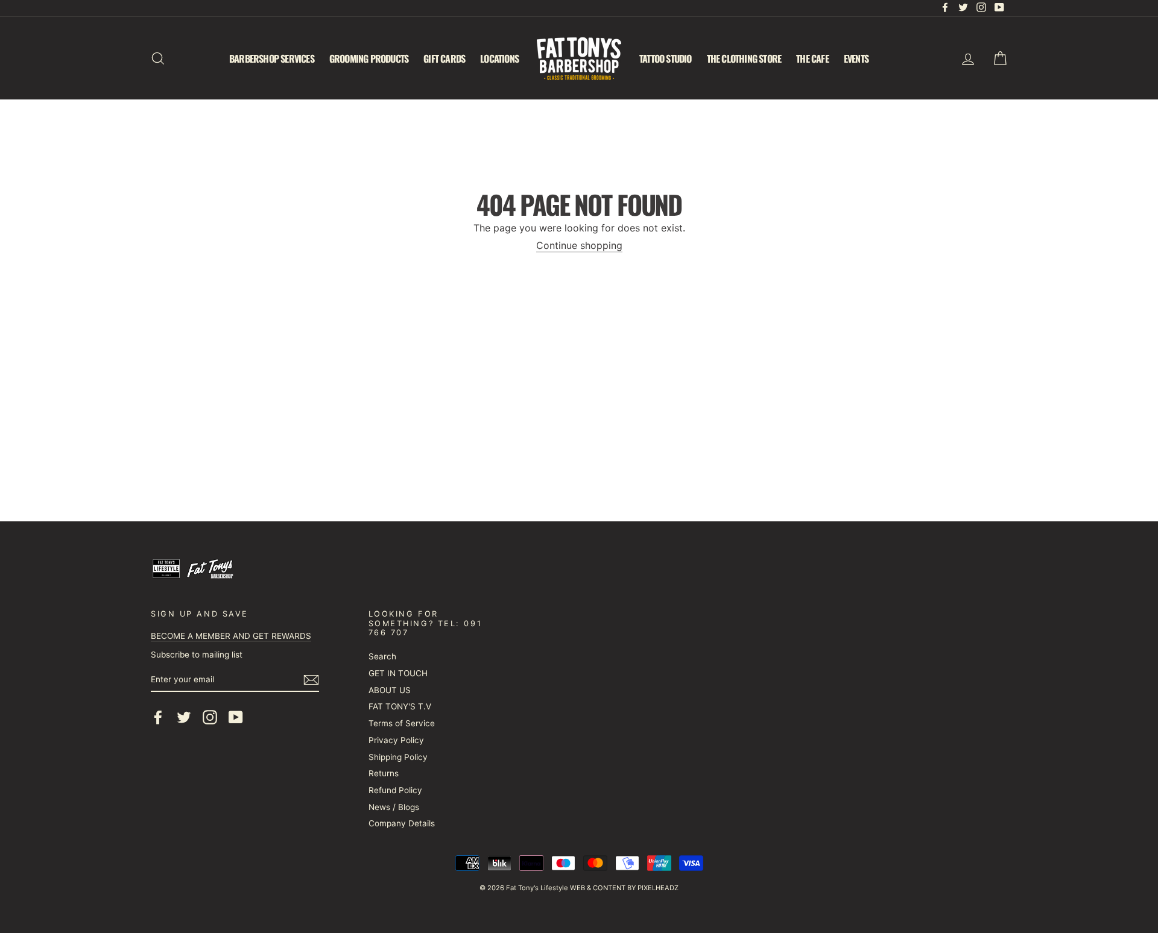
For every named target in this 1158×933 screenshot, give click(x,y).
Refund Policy (395, 790)
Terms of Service (402, 723)
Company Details (402, 823)
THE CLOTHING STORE (744, 58)
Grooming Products (368, 58)
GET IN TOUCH (398, 673)
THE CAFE (812, 58)
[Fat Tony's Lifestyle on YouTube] (236, 717)
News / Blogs (394, 807)
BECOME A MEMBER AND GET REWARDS (231, 636)
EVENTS (856, 58)
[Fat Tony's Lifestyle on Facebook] (158, 717)
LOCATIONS (499, 58)
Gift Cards (444, 58)
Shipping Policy (398, 757)
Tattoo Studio (665, 58)
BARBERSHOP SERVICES (271, 58)
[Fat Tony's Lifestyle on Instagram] (210, 717)
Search (382, 656)
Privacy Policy (396, 740)
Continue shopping (579, 245)
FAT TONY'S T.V (400, 706)
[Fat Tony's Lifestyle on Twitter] (184, 717)
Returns (384, 773)
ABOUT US (390, 690)
